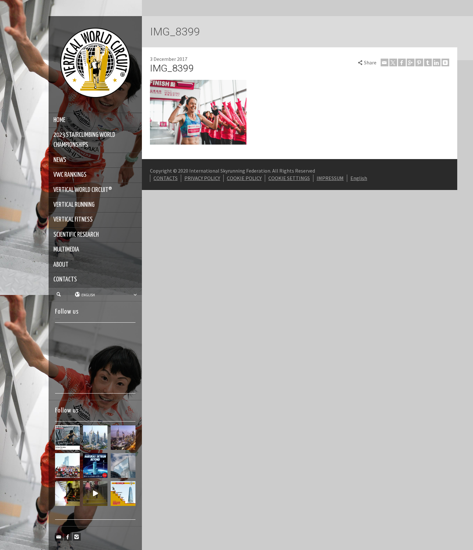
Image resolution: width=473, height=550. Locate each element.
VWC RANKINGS (70, 175)
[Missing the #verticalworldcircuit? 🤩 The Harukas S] (95, 465)
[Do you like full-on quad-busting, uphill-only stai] (95, 493)
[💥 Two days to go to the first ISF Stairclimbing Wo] (95, 437)
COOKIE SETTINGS (289, 178)
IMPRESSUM (330, 178)
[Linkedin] (437, 62)
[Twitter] (393, 62)
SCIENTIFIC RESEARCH (76, 235)
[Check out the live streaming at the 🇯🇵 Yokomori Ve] (67, 437)
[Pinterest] (419, 62)
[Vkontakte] (445, 62)
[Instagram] (77, 537)
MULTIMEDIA (66, 249)
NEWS (59, 160)
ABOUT (61, 264)
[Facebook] (68, 537)
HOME (59, 120)
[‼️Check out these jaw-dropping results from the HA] (67, 465)
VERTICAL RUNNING (74, 205)
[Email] (59, 537)
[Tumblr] (428, 62)
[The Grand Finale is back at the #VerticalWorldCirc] (123, 493)
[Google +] (410, 62)
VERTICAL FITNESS (73, 219)
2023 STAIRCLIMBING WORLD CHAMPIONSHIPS (84, 140)
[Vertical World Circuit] (95, 64)
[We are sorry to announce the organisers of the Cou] (123, 465)
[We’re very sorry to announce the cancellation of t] (67, 493)
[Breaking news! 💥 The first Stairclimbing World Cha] (123, 437)
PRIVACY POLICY (202, 178)
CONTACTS (65, 279)
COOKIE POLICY (244, 178)
